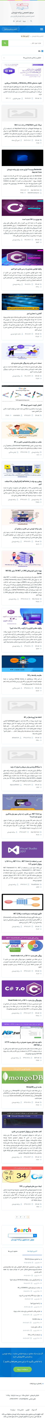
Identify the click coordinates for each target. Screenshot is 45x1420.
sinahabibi (16, 415)
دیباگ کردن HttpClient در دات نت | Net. (28, 125)
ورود (24, 21)
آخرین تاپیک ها (32, 1251)
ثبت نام (18, 21)
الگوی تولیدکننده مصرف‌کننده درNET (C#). (27, 913)
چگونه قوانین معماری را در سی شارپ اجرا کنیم (26, 269)
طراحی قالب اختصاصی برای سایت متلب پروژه (27, 1311)
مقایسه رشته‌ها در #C (34, 675)
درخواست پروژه (22, 1369)
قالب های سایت (35, 1327)
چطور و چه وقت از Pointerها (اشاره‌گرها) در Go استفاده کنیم (23, 483)
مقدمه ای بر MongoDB (34, 1087)
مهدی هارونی (17, 98)
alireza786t (15, 738)
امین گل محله (16, 140)
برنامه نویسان (16, 240)
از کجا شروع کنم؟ (35, 1303)
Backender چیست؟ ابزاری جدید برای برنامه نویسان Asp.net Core (24, 171)
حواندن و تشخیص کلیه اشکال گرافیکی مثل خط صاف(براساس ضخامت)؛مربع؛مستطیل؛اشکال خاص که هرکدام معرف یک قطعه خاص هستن (22, 1269)
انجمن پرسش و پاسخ (10, 29)
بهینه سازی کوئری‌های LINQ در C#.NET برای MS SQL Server (24, 572)
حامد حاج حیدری (16, 334)
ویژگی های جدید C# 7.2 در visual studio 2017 (26, 955)
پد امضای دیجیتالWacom (32, 1259)
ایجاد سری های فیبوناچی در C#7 (30, 1186)
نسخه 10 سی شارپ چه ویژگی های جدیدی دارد (26, 363)
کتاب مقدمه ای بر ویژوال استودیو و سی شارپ (27, 1131)
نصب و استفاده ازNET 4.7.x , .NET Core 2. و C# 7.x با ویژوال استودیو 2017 (23, 862)
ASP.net (37, 1058)
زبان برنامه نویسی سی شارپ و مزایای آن (28, 528)
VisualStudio (35, 884)
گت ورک (34, 1410)
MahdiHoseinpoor (34, 193)
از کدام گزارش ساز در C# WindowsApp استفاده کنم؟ (25, 1280)
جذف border (36, 1319)
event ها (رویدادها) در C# (33, 717)
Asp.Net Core (35, 190)
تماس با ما (20, 1410)
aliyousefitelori (15, 785)
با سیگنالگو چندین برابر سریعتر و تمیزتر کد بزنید (26, 767)
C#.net (37, 98)
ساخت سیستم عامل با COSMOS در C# (29, 1288)
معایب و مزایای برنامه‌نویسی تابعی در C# (28, 442)
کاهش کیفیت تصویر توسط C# (31, 405)
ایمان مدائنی (12, 452)
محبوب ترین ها (12, 1251)
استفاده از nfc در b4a (34, 1335)
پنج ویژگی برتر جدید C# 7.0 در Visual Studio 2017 (25, 1000)
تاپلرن (27, 1410)
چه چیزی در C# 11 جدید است (32, 219)
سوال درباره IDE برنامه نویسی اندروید (29, 1295)
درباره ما (12, 1410)
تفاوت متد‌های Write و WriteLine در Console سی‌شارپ (23, 83)
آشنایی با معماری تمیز (34, 313)
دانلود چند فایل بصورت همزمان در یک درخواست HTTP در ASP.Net (23, 1043)
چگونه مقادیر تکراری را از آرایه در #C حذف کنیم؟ (26, 628)
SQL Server (36, 599)
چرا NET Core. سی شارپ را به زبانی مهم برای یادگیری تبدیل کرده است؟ (24, 815)
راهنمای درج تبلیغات (36, 1383)
